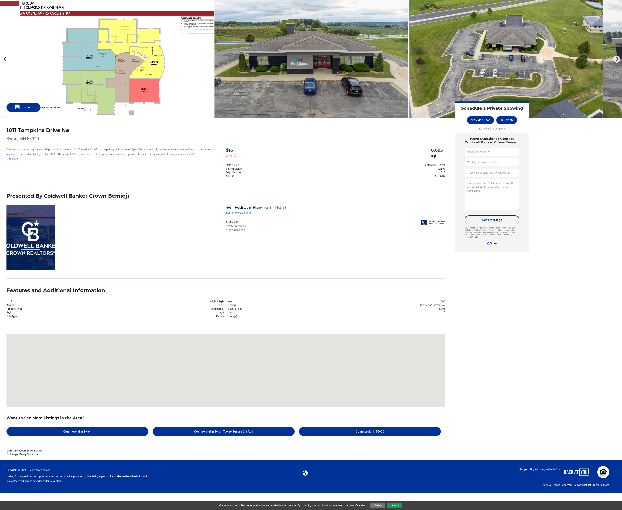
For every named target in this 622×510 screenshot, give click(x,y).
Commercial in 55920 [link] (370, 431)
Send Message (492, 220)
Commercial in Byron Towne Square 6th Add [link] (223, 431)
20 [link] (23, 107)
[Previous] (5, 59)
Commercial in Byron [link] (77, 431)
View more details (40, 470)
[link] (492, 243)
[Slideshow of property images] (311, 59)
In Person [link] (507, 120)
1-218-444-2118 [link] (274, 207)
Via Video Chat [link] (480, 120)
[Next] (616, 59)
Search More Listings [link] (239, 212)
